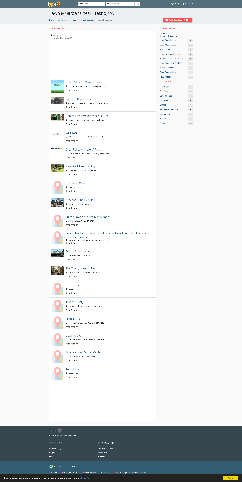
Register (188, 4)
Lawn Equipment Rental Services (172, 63)
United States (140, 472)
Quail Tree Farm (75, 335)
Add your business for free (177, 20)
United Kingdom (123, 472)
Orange (163, 105)
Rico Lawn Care (75, 183)
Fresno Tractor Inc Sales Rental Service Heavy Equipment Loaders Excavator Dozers (106, 235)
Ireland (77, 472)
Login (51, 456)
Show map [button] (55, 28)
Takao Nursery (75, 302)
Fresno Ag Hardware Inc (80, 251)
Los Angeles (165, 86)
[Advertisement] (97, 59)
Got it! (231, 478)
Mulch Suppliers (167, 68)
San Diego (164, 91)
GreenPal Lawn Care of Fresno (84, 82)
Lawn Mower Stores (169, 45)
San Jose (164, 100)
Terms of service (105, 448)
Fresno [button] (165, 82)
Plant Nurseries (167, 77)
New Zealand (91, 472)
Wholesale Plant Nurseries (171, 58)
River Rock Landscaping (80, 166)
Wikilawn (71, 132)
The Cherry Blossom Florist (82, 268)
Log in (176, 4)
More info (84, 478)
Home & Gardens (169, 36)
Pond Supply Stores (168, 72)
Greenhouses (166, 49)
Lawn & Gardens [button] (169, 28)
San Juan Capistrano (169, 109)
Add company (55, 448)
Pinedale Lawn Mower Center (83, 352)
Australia (56, 472)
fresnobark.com (75, 285)
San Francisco (166, 96)
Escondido (164, 118)
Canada (67, 472)
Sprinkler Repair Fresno (80, 99)
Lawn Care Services (168, 40)
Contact (101, 456)
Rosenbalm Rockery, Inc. (80, 200)
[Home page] (54, 4)
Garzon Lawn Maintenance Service (87, 115)
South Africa (106, 472)
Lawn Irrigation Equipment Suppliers (172, 54)
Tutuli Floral (73, 369)
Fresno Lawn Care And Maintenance (88, 216)
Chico (162, 123)
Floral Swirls (73, 318)
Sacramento (165, 114)
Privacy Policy (104, 452)
